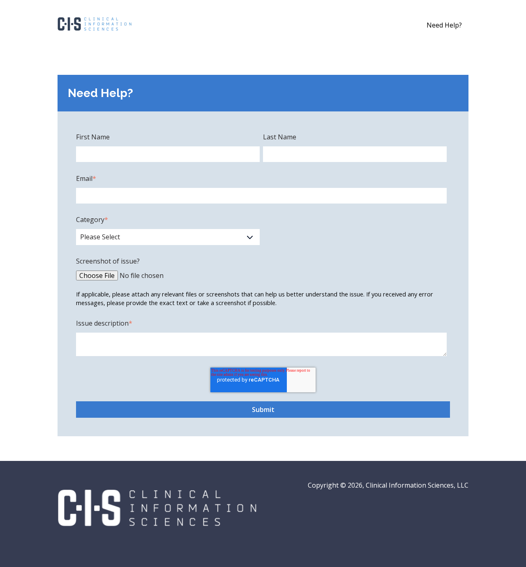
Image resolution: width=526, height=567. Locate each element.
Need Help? (444, 25)
